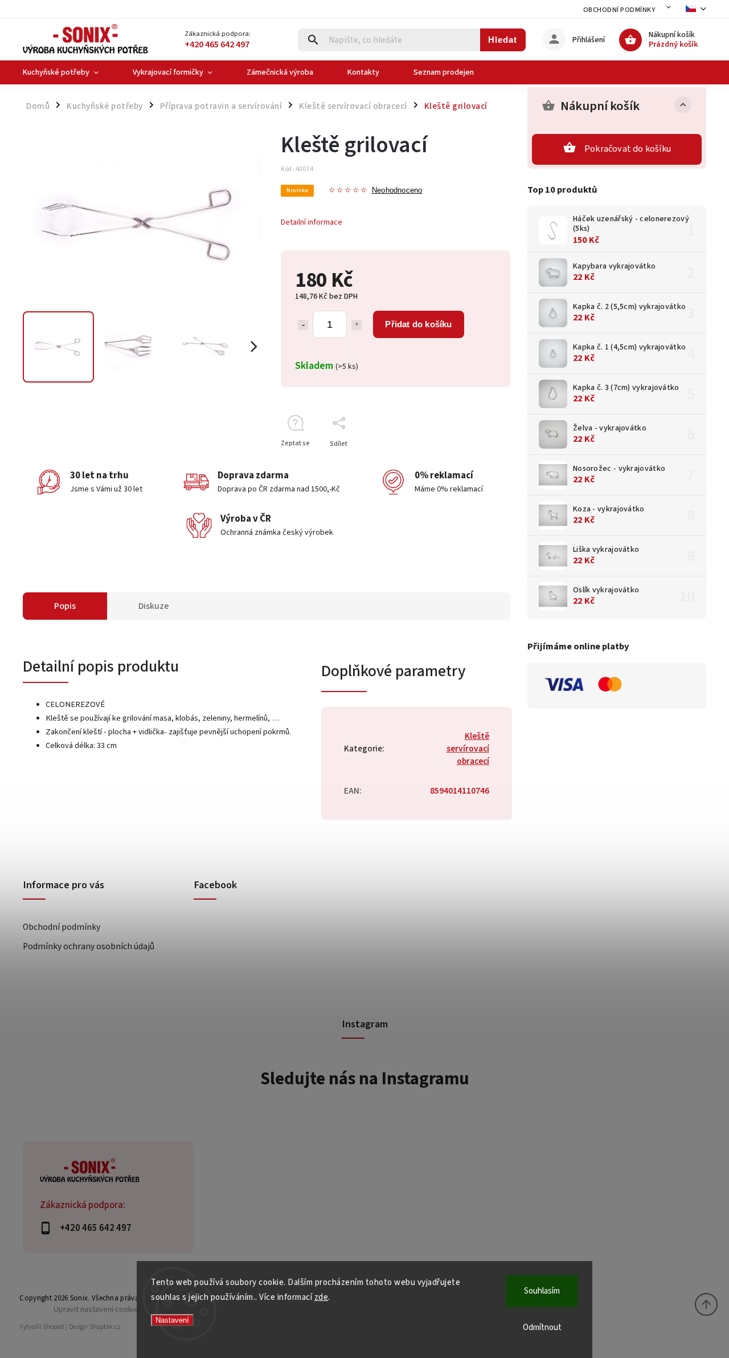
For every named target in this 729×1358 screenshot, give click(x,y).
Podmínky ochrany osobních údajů (88, 946)
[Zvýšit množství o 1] (356, 325)
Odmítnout (542, 1327)
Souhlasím (542, 1291)
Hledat (502, 39)
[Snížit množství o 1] (303, 325)
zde (321, 1297)
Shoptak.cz (105, 1327)
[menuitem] (69, 72)
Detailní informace (311, 222)
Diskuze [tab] (153, 606)
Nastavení (172, 1320)
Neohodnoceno (397, 190)
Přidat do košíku (418, 324)
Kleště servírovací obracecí (468, 748)
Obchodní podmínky (619, 10)
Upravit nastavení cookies (98, 1309)
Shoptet (53, 1327)
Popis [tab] (65, 606)
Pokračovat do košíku (627, 149)
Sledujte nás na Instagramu (364, 1078)
